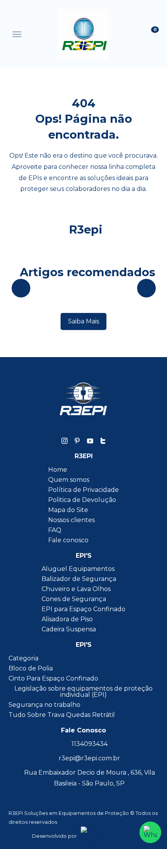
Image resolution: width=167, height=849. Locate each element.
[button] (17, 34)
